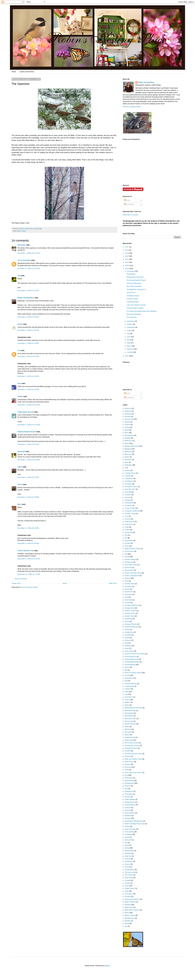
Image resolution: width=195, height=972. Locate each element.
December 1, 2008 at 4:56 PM (28, 376)
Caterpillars (129, 478)
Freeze (127, 589)
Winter (24, 231)
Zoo (126, 926)
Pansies (128, 756)
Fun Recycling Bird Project (136, 280)
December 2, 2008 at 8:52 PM (28, 528)
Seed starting (129, 832)
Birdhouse (128, 441)
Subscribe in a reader (130, 215)
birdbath (128, 438)
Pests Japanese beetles (133, 772)
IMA (126, 670)
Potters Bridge (130, 799)
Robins (127, 826)
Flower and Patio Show (133, 573)
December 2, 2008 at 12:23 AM (29, 425)
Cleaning (128, 492)
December (131, 271)
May (128, 340)
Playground (129, 791)
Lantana (128, 689)
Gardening (128, 619)
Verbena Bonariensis (132, 899)
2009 (127, 266)
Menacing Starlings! (134, 314)
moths (127, 727)
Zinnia (127, 923)
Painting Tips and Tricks (133, 754)
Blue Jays (128, 454)
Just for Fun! (131, 292)
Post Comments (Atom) (29, 587)
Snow (127, 845)
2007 (127, 356)
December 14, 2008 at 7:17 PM (29, 574)
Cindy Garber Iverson (26, 412)
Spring (127, 848)
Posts (128, 200)
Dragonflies (129, 540)
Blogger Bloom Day (132, 446)
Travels (127, 883)
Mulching (128, 729)
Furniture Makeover (132, 605)
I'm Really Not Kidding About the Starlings (142, 311)
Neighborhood (130, 737)
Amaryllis (128, 414)
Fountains (128, 586)
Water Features (130, 902)
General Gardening (132, 627)
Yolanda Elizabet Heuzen (27, 432)
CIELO (20, 467)
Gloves (127, 629)
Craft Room (129, 524)
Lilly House (129, 697)
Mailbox (127, 702)
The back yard (130, 872)
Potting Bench (130, 802)
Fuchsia (127, 603)
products (128, 808)
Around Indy (129, 419)
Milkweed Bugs (130, 710)
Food (126, 581)
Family (127, 557)
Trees (127, 886)
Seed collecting (130, 829)
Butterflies (128, 465)
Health (127, 638)
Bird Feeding (129, 435)
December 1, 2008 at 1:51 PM (28, 330)
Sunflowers (129, 861)
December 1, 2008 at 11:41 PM (29, 405)
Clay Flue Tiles (130, 489)
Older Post (112, 583)
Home (14, 72)
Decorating (129, 532)
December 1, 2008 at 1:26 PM (28, 317)
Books (127, 457)
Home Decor (129, 651)
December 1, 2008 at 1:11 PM (28, 291)
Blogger (107, 966)
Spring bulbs (129, 851)
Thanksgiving (129, 870)
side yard (128, 840)
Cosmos (128, 519)
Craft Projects (129, 522)
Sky (126, 843)
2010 (127, 262)
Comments (130, 204)
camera (127, 470)
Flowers (127, 578)
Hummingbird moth (131, 659)
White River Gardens (132, 910)
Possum (128, 797)
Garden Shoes (130, 613)
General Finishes (131, 624)
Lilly (126, 694)
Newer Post (16, 583)
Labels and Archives (27, 72)
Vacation (128, 896)
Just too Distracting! (134, 283)
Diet (126, 535)
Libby (127, 692)
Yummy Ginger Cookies (135, 308)
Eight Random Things (132, 549)
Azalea (127, 427)
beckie (20, 324)
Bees (126, 433)
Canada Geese (130, 473)
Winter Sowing (130, 915)
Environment (129, 551)
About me (128, 408)
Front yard (128, 594)
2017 (127, 247)
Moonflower (129, 716)
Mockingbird (129, 713)
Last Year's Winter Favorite (136, 305)
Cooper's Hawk (132, 299)
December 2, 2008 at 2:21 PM (28, 477)
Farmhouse (129, 562)
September (131, 327)
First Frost (128, 567)
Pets (126, 775)
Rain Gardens (130, 813)
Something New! (133, 302)
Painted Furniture (131, 748)
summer (128, 859)
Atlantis (127, 422)
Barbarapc (22, 245)
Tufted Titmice (130, 888)
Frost (126, 597)
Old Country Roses (131, 743)
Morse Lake (129, 721)
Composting (129, 503)
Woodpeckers (130, 918)
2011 (127, 259)
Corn (126, 516)
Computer (128, 505)
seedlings (128, 834)
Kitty (126, 681)
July (128, 333)
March (129, 346)
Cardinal (128, 476)
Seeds (127, 837)
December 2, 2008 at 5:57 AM (28, 444)
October (130, 324)
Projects (128, 810)
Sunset (127, 867)
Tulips (127, 891)
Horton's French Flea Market (135, 654)
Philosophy (129, 778)
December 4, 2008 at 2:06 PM (28, 543)
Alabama (128, 411)
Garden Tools (129, 616)
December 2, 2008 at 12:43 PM (29, 460)
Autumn (127, 424)
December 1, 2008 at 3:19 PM (28, 343)
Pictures (128, 786)
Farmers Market (130, 559)
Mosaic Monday (130, 724)
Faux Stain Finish (131, 565)
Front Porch (129, 592)
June (129, 337)
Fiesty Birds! (131, 274)
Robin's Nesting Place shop (135, 824)
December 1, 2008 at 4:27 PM (28, 356)
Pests (127, 770)
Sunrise (127, 864)
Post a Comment (21, 579)
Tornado (128, 880)
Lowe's (127, 700)
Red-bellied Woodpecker (134, 821)
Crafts (127, 527)
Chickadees (129, 481)
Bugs (126, 462)
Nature (127, 735)
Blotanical (128, 451)
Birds (19, 231)
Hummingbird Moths (132, 662)
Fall (126, 554)
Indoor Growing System (133, 673)
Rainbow (128, 816)
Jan (19, 350)
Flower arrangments (132, 576)
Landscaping (129, 686)
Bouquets (128, 460)
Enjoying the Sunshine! (135, 277)
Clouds (127, 497)
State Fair (128, 856)
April (129, 343)
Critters (127, 530)
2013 (127, 253)
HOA (126, 643)
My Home (128, 732)
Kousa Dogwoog (131, 683)
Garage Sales (130, 608)
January (130, 352)
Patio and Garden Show (133, 759)
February (130, 349)
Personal (128, 767)
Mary (19, 504)
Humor (127, 667)
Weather (128, 905)
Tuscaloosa (129, 894)
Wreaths (128, 921)
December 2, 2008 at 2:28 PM (28, 497)
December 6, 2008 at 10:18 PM (29, 559)
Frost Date (128, 600)
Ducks (127, 546)
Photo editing (129, 781)
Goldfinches (129, 632)
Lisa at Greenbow (24, 260)
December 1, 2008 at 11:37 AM (29, 253)
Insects (127, 675)
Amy (19, 383)
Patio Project (129, 762)
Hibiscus (128, 640)
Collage (127, 500)
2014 (127, 250)
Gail (19, 276)
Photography (129, 783)
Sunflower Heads (133, 296)
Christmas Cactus (131, 487)
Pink (126, 789)
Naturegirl (21, 451)
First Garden (129, 570)
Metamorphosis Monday (133, 708)
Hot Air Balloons (130, 656)
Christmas (128, 484)
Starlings (128, 853)
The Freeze (129, 875)
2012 (127, 256)
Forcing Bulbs (130, 584)
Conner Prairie (130, 508)
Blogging (128, 449)
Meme (127, 705)
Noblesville (129, 740)
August (129, 330)
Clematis (128, 495)
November (131, 321)
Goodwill (128, 635)
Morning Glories (130, 719)
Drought (128, 543)
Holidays (128, 646)
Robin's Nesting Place (26, 298)
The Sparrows (132, 317)
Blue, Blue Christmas (134, 286)
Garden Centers (130, 611)
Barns (127, 430)
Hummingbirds (130, 665)
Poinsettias (129, 794)
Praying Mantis (130, 805)
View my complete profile (132, 107)
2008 (127, 269)
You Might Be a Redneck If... (137, 289)
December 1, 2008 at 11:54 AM (29, 268)
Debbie (20, 396)
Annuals (128, 416)
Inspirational (129, 678)
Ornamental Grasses (132, 745)
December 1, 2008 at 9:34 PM (28, 389)
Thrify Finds (129, 878)
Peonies (128, 764)
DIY (126, 538)
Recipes (128, 818)
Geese (127, 621)
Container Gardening (132, 511)
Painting (128, 751)
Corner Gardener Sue (26, 551)
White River (129, 907)
